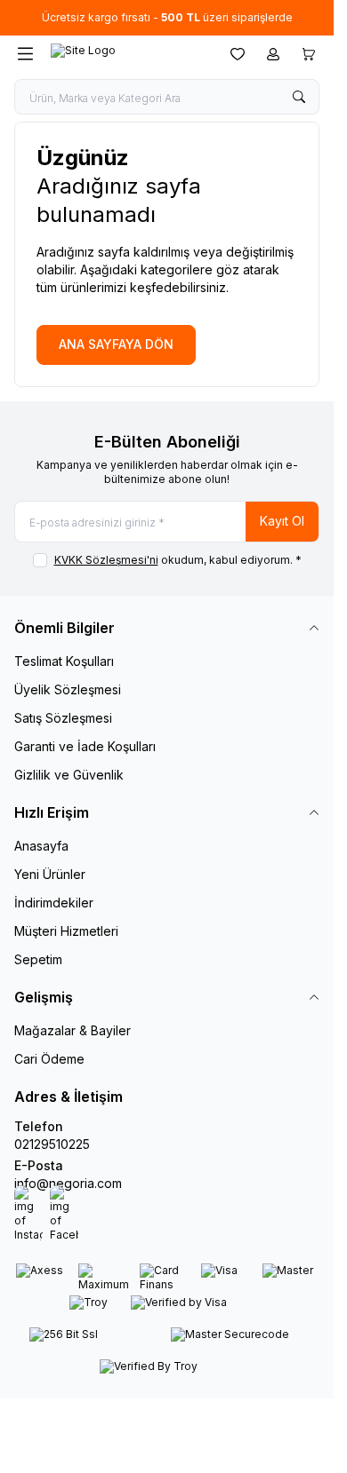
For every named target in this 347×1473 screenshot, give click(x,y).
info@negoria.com (68, 1183)
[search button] (298, 97)
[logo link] (128, 54)
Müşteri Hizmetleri (66, 930)
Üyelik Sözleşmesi (67, 689)
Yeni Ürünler (49, 874)
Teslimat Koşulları (64, 661)
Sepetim (38, 959)
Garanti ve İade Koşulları (85, 746)
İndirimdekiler (53, 902)
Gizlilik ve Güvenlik (69, 774)
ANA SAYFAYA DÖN (116, 344)
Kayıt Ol (282, 520)
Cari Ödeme (49, 1058)
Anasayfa (41, 845)
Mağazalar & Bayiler (72, 1030)
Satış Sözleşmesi (63, 717)
